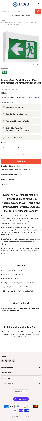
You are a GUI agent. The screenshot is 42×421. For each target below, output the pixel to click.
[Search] (38, 11)
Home (3, 21)
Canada (20, 391)
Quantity (3, 143)
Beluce (5, 86)
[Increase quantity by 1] (18, 147)
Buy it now (21, 161)
